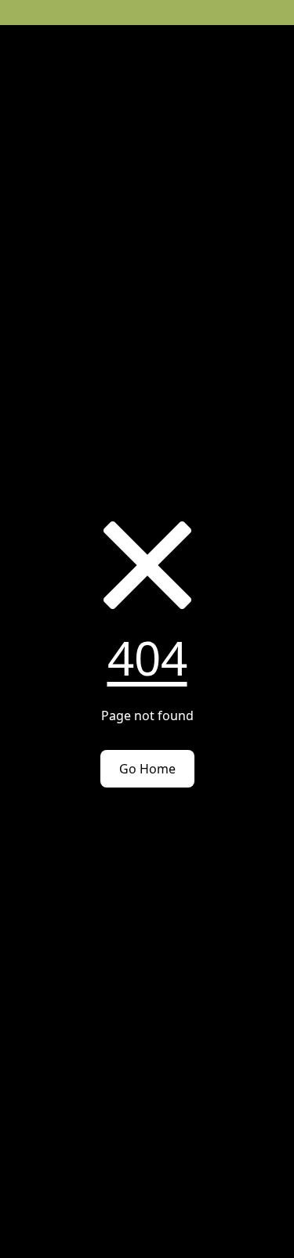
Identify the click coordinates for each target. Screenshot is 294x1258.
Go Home (147, 768)
